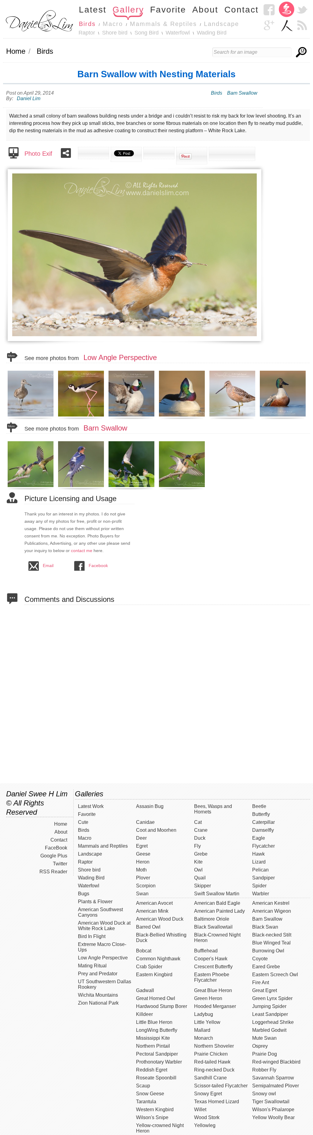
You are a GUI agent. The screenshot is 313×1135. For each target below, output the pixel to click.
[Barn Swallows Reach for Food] (182, 486)
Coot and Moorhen (156, 830)
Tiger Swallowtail (270, 1101)
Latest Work (91, 806)
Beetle (259, 806)
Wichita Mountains (98, 995)
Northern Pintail (153, 1046)
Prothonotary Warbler (159, 1061)
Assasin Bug (150, 806)
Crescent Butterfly (213, 966)
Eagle (258, 838)
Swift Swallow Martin (216, 893)
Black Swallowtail (213, 926)
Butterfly (261, 814)
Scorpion (146, 885)
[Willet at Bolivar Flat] (31, 416)
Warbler (260, 893)
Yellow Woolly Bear (273, 1117)
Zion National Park (98, 1003)
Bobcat (143, 950)
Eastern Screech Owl (275, 974)
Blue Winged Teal (271, 942)
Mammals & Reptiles (163, 23)
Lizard (259, 861)
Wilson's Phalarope (273, 1109)
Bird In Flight (91, 936)
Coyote (260, 958)
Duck (199, 838)
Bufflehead (206, 950)
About (205, 9)
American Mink (152, 911)
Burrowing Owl (268, 950)
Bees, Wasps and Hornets (213, 809)
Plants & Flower (95, 901)
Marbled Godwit (269, 1030)
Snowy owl (264, 1093)
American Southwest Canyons (100, 912)
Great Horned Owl (155, 998)
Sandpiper (263, 877)
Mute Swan (264, 1038)
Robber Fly (264, 1069)
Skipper (202, 885)
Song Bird (146, 33)
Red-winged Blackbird (276, 1061)
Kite (198, 861)
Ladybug (203, 1014)
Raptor (87, 33)
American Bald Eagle (217, 903)
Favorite (168, 9)
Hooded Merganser (215, 1006)
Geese (143, 854)
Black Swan (265, 926)
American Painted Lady (219, 911)
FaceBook (56, 847)
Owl (198, 869)
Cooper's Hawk (210, 958)
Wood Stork (206, 1117)
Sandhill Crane (210, 1077)
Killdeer (144, 1014)
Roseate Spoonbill (156, 1077)
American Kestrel (270, 903)
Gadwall (145, 990)
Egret (142, 846)
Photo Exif (38, 153)
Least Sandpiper (270, 1014)
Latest (92, 9)
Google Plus (53, 855)
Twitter (302, 10)
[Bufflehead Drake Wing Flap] (132, 416)
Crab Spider (149, 966)
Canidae (145, 822)
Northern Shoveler (214, 1046)
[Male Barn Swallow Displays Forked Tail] (82, 486)
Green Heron (208, 998)
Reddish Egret (151, 1069)
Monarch (203, 1038)
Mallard (202, 1030)
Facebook (269, 10)
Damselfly (263, 830)
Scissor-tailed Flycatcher (221, 1085)
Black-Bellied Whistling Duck (161, 937)
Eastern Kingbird (154, 974)
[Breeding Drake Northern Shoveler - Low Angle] (283, 416)
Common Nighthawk (158, 958)
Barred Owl (148, 926)
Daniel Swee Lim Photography (39, 20)
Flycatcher (263, 846)
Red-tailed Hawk (212, 1061)
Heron (142, 861)
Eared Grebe (266, 966)
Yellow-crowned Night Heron (160, 1128)
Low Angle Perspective (120, 357)
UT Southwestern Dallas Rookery (104, 984)
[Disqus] (167, 693)
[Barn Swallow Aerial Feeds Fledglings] (31, 486)
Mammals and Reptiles (103, 846)
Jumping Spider (269, 1006)
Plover (143, 877)
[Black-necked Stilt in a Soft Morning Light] (82, 416)
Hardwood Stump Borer (161, 1006)
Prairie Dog (264, 1054)
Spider (259, 885)
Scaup (143, 1085)
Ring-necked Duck (214, 1069)
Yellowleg (204, 1125)
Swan (142, 893)
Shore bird (114, 33)
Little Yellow (207, 1022)
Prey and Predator (97, 973)
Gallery (128, 9)
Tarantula (146, 1101)
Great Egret (264, 990)
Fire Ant (260, 982)
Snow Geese (150, 1093)
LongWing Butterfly (156, 1030)
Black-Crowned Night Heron (217, 937)
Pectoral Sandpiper (157, 1054)
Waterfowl (178, 33)
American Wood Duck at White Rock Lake (104, 925)
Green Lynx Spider (272, 998)
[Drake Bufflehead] (182, 416)
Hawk (258, 854)
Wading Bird (211, 33)
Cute (83, 822)
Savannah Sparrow (273, 1077)
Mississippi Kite (153, 1038)
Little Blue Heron (154, 1022)
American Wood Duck (159, 919)
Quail (200, 877)
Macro (113, 23)
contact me (81, 550)
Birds (87, 23)
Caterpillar (263, 822)
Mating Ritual (92, 965)
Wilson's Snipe (152, 1117)
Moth (141, 869)
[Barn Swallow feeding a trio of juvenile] (132, 486)
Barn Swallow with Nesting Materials (156, 74)
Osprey (260, 1046)
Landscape (221, 23)
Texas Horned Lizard (216, 1101)
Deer (141, 838)
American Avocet (154, 903)
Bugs (83, 893)
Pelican (260, 869)
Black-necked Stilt (271, 934)
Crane (201, 830)
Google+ (269, 25)
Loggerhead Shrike (273, 1022)
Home (15, 51)
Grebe (201, 854)
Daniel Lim (28, 98)
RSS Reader (302, 25)
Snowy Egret (208, 1093)
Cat (198, 822)
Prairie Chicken (211, 1054)
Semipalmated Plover (275, 1085)
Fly (197, 846)
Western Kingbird (155, 1109)
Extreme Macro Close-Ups (102, 947)
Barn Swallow (242, 93)
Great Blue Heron (213, 990)
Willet (200, 1109)
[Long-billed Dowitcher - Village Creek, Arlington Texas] (233, 416)
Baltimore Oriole (211, 919)
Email (48, 565)
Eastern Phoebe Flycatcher (211, 977)
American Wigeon (271, 911)
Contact (241, 9)
